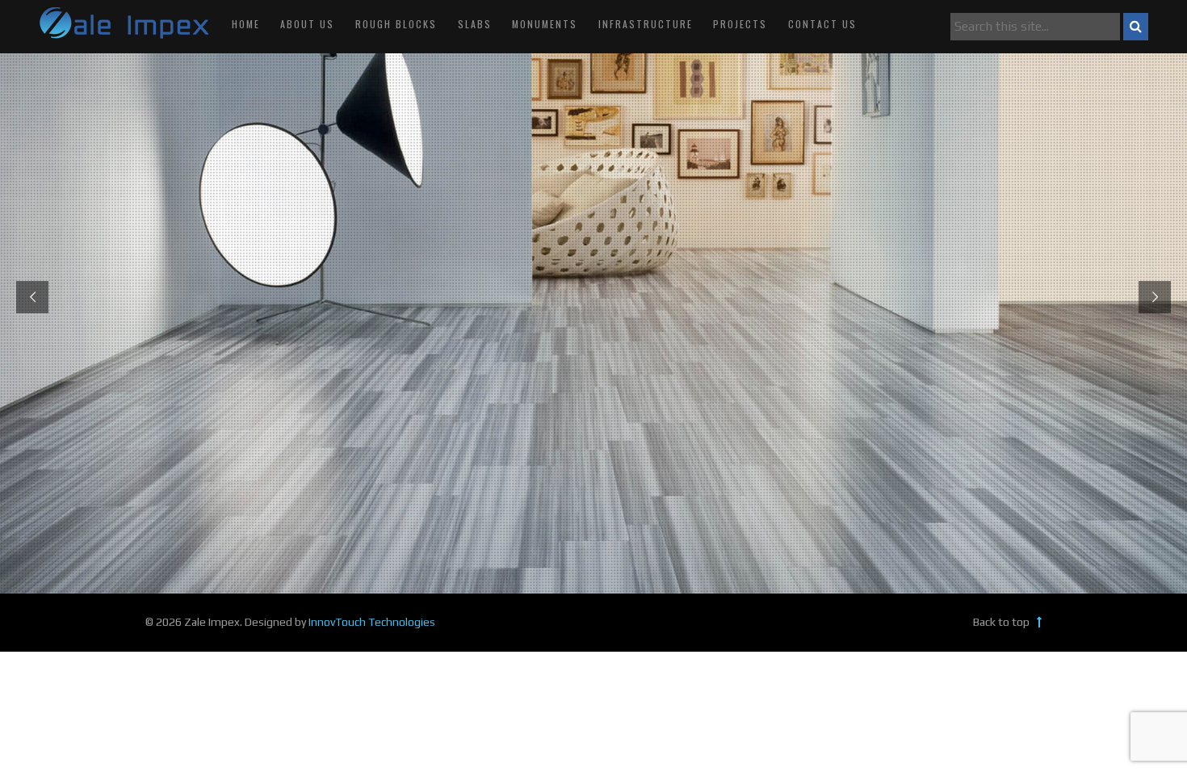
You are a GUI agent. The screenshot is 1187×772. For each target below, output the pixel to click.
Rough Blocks (396, 24)
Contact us (822, 24)
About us (307, 24)
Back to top (1002, 621)
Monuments (544, 24)
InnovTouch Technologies (371, 621)
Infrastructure (645, 24)
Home (246, 24)
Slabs (475, 24)
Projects (740, 24)
